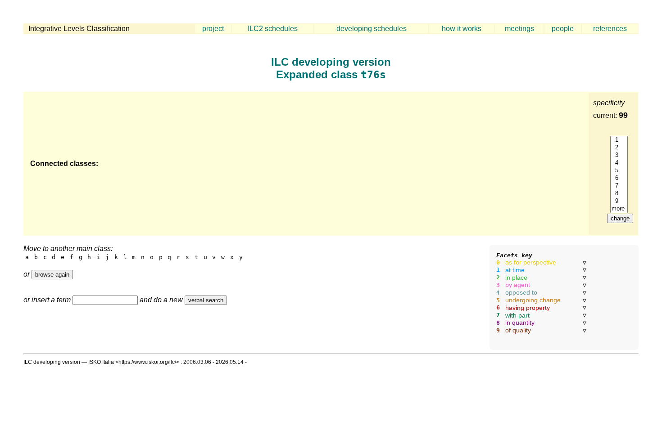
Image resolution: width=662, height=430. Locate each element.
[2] (619, 148)
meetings (519, 28)
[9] (619, 201)
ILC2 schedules (273, 28)
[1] (619, 140)
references (610, 28)
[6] (619, 178)
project (213, 28)
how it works (461, 28)
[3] (619, 155)
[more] (619, 209)
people (563, 28)
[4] (619, 163)
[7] (619, 186)
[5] (619, 171)
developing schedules (371, 28)
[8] (619, 193)
